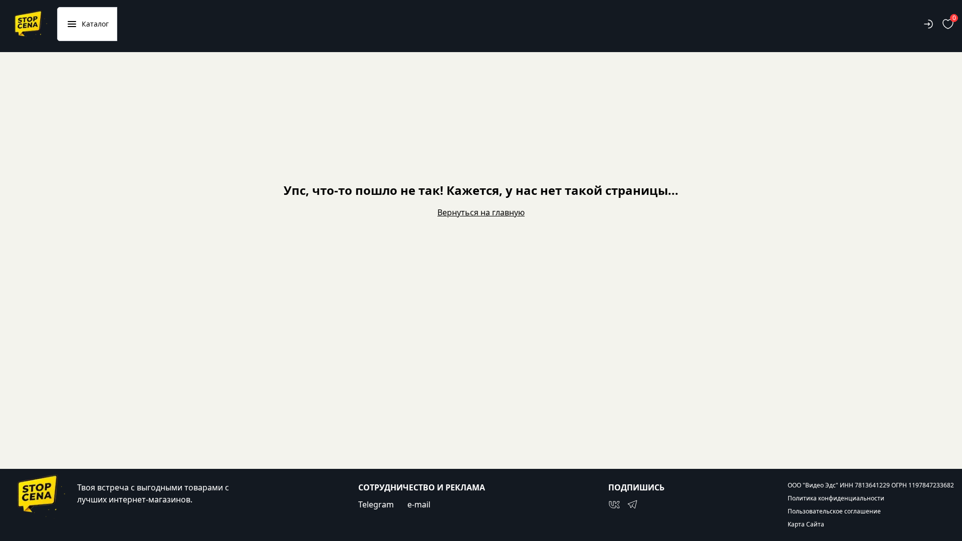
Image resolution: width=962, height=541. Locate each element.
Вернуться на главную (481, 212)
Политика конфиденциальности (836, 498)
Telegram (376, 504)
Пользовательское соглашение (834, 511)
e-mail (418, 504)
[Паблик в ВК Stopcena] (614, 504)
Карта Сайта (806, 524)
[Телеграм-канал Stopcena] (632, 504)
